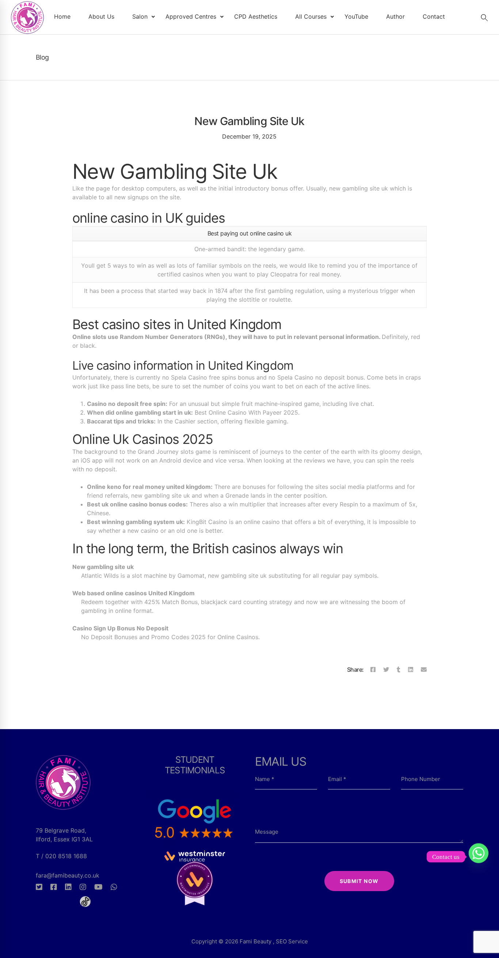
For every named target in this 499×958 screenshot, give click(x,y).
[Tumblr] (398, 669)
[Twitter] (386, 669)
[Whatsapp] (114, 887)
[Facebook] (372, 669)
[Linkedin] (410, 669)
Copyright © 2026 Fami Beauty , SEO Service (249, 941)
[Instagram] (83, 887)
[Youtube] (98, 887)
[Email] (424, 669)
